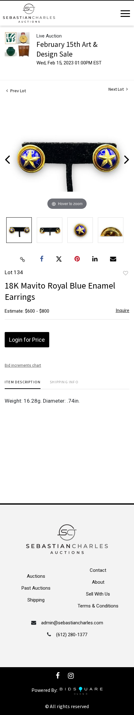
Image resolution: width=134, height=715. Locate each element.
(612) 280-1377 (71, 634)
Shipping (36, 600)
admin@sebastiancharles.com (72, 623)
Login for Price (27, 339)
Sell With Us (98, 594)
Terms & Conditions (98, 606)
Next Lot (116, 89)
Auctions (36, 576)
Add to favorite (125, 273)
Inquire (122, 310)
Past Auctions (36, 588)
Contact (98, 570)
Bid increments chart (23, 365)
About (98, 582)
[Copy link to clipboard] (22, 259)
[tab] (23, 384)
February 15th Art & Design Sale (67, 49)
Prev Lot (17, 90)
